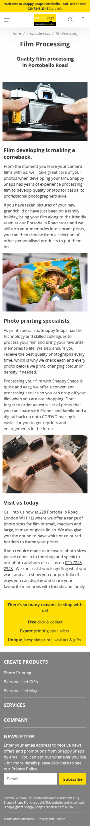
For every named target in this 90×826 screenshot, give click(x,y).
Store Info (55, 8)
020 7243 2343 (38, 8)
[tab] (45, 662)
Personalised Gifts (21, 682)
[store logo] (45, 20)
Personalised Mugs (22, 690)
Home (17, 33)
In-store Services (39, 33)
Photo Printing (17, 673)
